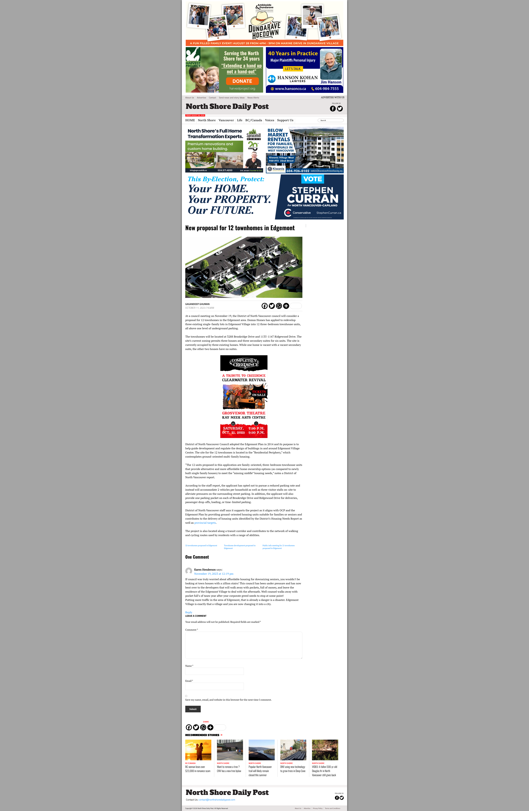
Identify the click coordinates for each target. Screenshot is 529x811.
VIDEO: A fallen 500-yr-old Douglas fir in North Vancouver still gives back (324, 771)
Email (189, 680)
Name (189, 665)
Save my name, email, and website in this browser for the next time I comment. (228, 699)
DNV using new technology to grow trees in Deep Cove (292, 769)
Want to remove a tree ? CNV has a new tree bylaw (229, 769)
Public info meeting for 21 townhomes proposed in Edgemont (279, 546)
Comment (191, 629)
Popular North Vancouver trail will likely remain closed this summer (260, 771)
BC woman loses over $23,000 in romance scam (197, 769)
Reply (188, 612)
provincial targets (205, 523)
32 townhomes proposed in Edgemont (201, 545)
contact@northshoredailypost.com (217, 799)
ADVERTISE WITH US (332, 97)
